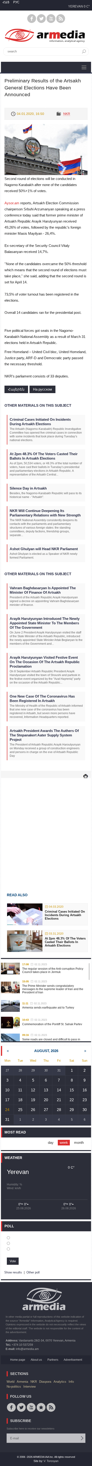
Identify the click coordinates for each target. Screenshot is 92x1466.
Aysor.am (12, 203)
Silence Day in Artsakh (28, 488)
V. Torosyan (51, 1461)
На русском (42, 389)
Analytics (60, 1381)
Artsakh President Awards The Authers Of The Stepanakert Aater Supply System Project (44, 735)
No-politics (14, 1386)
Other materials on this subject (37, 405)
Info (71, 1381)
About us (36, 1359)
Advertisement (73, 1359)
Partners (52, 1359)
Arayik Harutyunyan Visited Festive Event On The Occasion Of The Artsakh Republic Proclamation (44, 661)
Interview (29, 1386)
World (10, 1381)
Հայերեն (16, 389)
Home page (17, 1359)
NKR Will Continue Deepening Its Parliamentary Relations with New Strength (45, 513)
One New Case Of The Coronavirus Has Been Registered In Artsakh (42, 698)
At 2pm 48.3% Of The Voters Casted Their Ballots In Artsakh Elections (44, 456)
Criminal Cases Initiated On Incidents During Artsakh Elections (40, 421)
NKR (66, 114)
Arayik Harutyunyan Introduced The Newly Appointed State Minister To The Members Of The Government (44, 623)
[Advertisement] (46, 828)
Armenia (22, 1381)
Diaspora (45, 1381)
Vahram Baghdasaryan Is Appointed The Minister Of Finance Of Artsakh (43, 590)
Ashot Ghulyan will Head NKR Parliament (44, 549)
